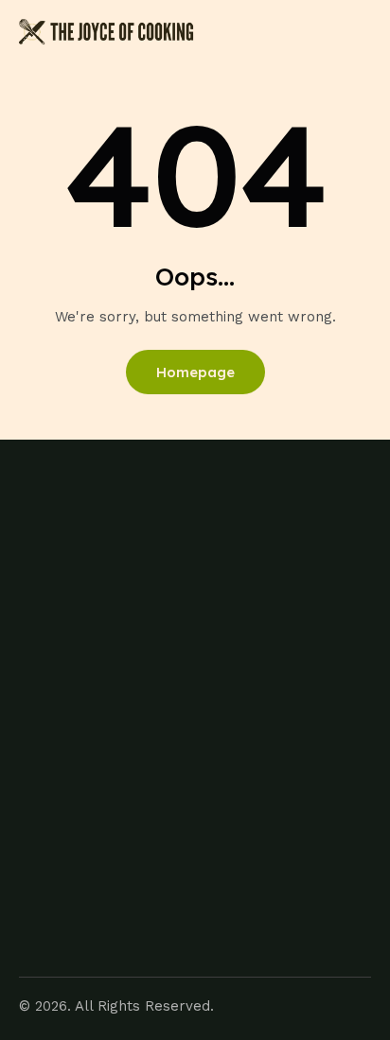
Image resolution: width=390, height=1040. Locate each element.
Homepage (195, 372)
